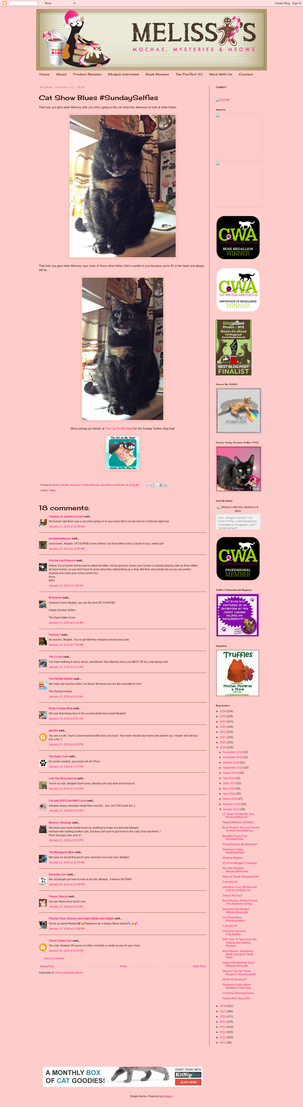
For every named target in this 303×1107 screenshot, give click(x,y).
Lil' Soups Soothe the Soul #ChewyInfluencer (238, 815)
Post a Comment (54, 958)
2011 (223, 1042)
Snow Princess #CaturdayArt (239, 844)
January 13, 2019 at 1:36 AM (66, 585)
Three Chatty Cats (60, 940)
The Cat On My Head (119, 428)
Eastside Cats (58, 874)
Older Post (199, 966)
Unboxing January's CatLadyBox (234, 933)
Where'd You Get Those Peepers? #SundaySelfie (239, 973)
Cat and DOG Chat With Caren (68, 800)
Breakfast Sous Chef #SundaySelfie (234, 837)
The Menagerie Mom (61, 852)
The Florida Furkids (61, 678)
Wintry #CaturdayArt (234, 979)
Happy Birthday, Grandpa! (238, 822)
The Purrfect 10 (189, 74)
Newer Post (47, 966)
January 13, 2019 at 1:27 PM (66, 766)
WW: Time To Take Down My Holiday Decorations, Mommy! (239, 942)
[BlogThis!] (153, 485)
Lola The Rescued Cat (63, 778)
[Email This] (148, 485)
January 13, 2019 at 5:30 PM (66, 840)
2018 (223, 1006)
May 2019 (229, 788)
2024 (223, 721)
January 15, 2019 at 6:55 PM (66, 950)
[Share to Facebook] (161, 485)
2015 (223, 1021)
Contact (246, 74)
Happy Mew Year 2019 (236, 998)
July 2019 (229, 778)
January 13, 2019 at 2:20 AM (66, 622)
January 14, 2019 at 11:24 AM (67, 862)
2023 (223, 726)
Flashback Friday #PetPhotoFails (233, 851)
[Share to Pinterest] (165, 485)
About (61, 74)
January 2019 (231, 809)
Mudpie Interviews (123, 74)
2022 (223, 731)
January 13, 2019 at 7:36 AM (66, 644)
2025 (223, 716)
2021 (223, 737)
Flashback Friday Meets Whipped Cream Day (236, 986)
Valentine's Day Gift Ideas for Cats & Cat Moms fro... (239, 889)
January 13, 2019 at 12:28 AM (67, 526)
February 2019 (232, 804)
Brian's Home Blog (61, 708)
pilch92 (53, 730)
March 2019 (230, 798)
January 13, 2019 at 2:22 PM (66, 788)
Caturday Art (229, 881)
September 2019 (233, 767)
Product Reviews (87, 74)
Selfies (52, 490)
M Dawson (55, 597)
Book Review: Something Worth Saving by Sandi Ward (237, 954)
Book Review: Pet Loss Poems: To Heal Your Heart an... (241, 829)
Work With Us (220, 74)
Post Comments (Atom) (69, 972)
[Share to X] (157, 485)
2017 (223, 1011)
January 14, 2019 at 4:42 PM (66, 906)
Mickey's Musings (60, 822)
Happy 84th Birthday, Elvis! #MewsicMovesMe (238, 964)
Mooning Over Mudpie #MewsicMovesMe (235, 911)
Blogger (167, 1096)
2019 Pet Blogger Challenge (239, 863)
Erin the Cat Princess (62, 560)
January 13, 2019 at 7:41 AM (66, 667)
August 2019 (231, 772)
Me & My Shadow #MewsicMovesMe (235, 870)
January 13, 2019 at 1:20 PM (66, 744)
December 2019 (233, 752)
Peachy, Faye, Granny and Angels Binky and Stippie (81, 918)
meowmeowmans (60, 538)
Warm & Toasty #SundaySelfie (240, 876)
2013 (223, 1032)
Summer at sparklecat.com (66, 516)
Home (44, 74)
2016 (223, 1016)
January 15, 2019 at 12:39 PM (67, 928)
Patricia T (55, 634)
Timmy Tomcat (58, 896)
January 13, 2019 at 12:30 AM (67, 548)
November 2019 (233, 757)
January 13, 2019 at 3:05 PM (66, 810)
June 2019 (229, 783)
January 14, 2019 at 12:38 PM (67, 884)
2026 (223, 711)
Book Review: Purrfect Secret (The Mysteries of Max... (240, 902)
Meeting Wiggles (232, 857)
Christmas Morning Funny (238, 993)
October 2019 (231, 762)
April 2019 (229, 793)
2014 (223, 1027)
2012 (223, 1037)
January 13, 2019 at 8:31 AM (66, 696)
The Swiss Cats (58, 756)
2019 (223, 747)
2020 (223, 742)
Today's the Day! (232, 895)
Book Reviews (157, 74)
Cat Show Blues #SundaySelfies (233, 919)
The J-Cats (56, 656)
